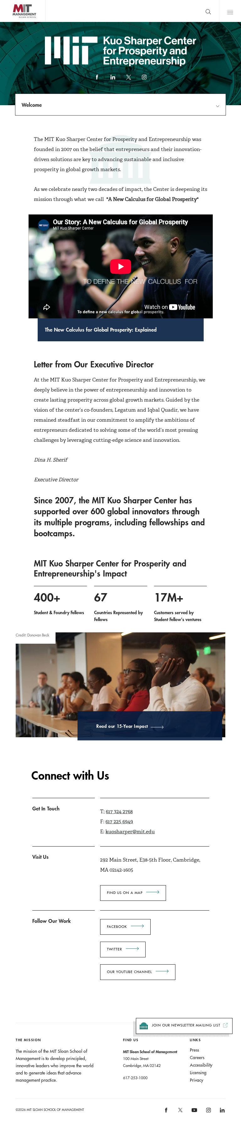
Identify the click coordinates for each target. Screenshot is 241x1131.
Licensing (198, 1072)
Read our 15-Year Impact (122, 726)
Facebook (117, 926)
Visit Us (40, 856)
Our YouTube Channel (129, 972)
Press (194, 1050)
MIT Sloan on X (180, 1112)
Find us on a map (124, 892)
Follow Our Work (51, 920)
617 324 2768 (119, 811)
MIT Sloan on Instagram (208, 1112)
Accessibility (201, 1065)
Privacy (196, 1080)
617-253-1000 (135, 1077)
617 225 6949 (119, 822)
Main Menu (230, 11)
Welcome (32, 104)
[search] (208, 11)
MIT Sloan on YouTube (193, 1113)
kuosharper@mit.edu (130, 832)
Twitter (114, 949)
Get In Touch (46, 808)
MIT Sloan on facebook (167, 1112)
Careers (197, 1057)
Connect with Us (70, 776)
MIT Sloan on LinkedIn (221, 1112)
